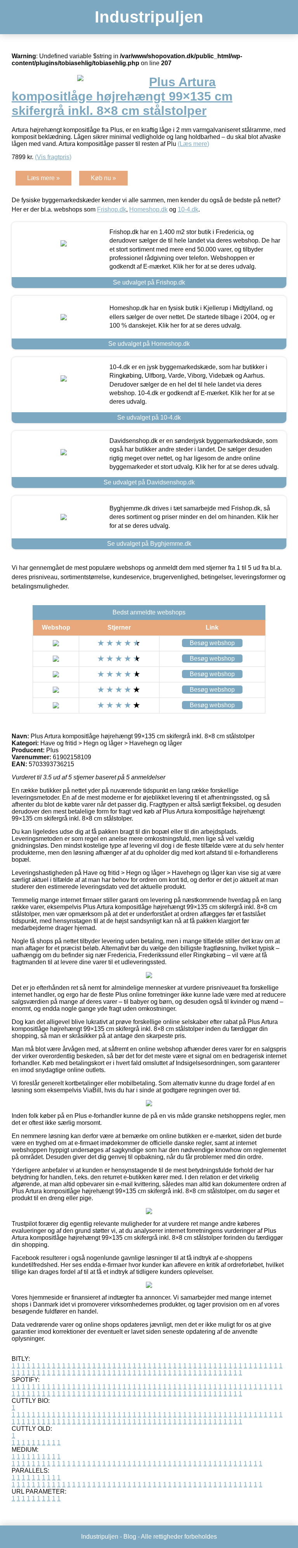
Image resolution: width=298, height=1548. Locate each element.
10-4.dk (188, 209)
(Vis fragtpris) (53, 157)
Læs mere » (43, 178)
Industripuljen (149, 17)
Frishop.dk (111, 209)
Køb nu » (103, 178)
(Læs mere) (193, 144)
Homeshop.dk (148, 209)
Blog (129, 1536)
